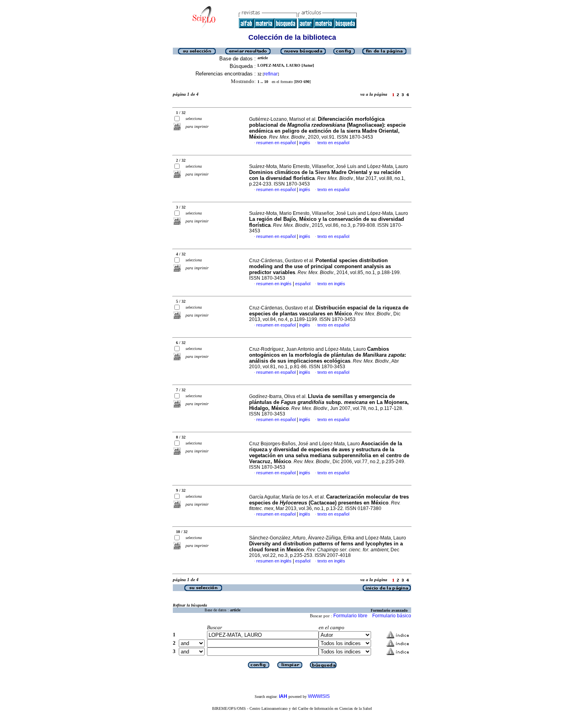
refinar (271, 74)
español (302, 283)
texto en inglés (331, 283)
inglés (304, 142)
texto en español (333, 142)
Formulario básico (391, 615)
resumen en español (276, 142)
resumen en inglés (274, 283)
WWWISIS (319, 696)
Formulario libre (350, 615)
